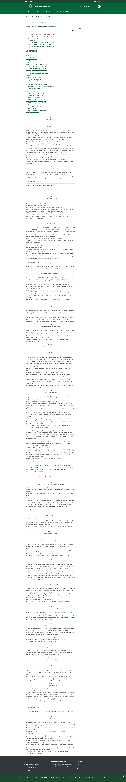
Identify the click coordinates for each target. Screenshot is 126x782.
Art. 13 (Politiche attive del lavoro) (34, 95)
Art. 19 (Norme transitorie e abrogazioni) (36, 110)
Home (27, 16)
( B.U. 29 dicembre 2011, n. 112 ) (42, 38)
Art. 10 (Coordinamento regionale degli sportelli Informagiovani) (41, 86)
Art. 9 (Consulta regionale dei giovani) (35, 81)
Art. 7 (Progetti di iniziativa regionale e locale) (37, 73)
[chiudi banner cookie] (123, 776)
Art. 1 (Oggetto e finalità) (32, 59)
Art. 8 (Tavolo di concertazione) (33, 79)
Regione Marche (29, 1)
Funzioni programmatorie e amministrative (36, 64)
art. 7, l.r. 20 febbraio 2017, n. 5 (38, 468)
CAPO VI (28, 105)
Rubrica (94, 1)
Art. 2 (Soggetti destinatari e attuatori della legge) (38, 61)
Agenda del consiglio (81, 766)
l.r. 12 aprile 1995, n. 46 (41, 711)
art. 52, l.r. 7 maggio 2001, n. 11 (35, 713)
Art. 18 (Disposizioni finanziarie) (33, 108)
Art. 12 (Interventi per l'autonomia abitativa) (36, 94)
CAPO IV (28, 83)
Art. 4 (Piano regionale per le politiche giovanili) (37, 68)
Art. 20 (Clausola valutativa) (32, 112)
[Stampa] (73, 30)
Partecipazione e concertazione (33, 77)
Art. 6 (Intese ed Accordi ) (32, 72)
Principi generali (30, 57)
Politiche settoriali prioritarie (33, 92)
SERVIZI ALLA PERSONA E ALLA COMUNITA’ (45, 42)
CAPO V (28, 90)
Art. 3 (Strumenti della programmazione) (36, 66)
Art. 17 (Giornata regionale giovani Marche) (36, 103)
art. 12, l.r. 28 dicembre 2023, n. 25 (43, 185)
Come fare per (80, 769)
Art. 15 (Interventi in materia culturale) (35, 99)
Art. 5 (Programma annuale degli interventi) (36, 70)
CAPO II (27, 63)
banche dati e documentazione (38, 16)
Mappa (98, 1)
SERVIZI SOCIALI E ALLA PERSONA (42, 44)
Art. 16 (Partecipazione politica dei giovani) (36, 101)
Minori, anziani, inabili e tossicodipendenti (44, 46)
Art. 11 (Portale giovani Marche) (33, 88)
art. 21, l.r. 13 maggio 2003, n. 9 (55, 711)
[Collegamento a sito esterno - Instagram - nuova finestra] (88, 6)
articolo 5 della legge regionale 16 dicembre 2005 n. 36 (55, 544)
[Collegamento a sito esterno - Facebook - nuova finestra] (84, 6)
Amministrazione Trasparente (58, 761)
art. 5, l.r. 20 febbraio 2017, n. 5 (42, 466)
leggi (49, 16)
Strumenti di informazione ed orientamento (36, 84)
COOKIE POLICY (90, 777)
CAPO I (27, 55)
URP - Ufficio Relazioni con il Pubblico (85, 771)
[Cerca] (99, 6)
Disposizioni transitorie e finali (33, 106)
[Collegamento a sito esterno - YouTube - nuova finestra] (86, 6)
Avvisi (78, 764)
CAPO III (28, 75)
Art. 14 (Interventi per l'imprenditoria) (35, 97)
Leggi (79, 28)
